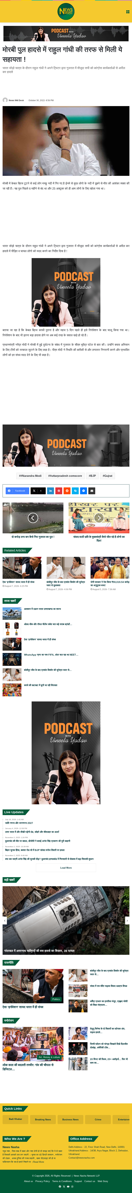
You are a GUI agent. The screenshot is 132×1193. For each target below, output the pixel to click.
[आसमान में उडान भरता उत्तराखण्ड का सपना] (12, 613)
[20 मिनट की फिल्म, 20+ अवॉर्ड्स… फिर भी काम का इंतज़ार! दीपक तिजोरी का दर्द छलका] (78, 1063)
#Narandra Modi (31, 475)
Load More (66, 868)
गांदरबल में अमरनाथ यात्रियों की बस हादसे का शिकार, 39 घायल (39, 951)
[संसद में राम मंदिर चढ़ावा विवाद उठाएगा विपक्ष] (78, 990)
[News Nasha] (66, 11)
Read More (38, 1162)
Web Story (103, 1181)
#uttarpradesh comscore (66, 475)
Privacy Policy (42, 1181)
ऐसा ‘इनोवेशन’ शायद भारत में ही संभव (18, 582)
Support (78, 1181)
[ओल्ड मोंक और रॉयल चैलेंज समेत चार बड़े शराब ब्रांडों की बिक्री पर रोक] (12, 628)
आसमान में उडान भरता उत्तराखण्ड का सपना (42, 609)
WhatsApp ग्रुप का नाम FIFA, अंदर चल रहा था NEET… (51, 654)
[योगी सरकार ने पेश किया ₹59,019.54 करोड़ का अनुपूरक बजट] (110, 568)
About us (28, 1181)
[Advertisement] (66, 85)
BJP (93, 475)
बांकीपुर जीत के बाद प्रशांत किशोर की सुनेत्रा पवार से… (48, 670)
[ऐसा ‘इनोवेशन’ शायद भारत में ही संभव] (22, 568)
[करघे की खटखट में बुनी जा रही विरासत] (12, 689)
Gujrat (108, 475)
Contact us (89, 1181)
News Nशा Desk (16, 100)
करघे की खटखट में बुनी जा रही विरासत (40, 685)
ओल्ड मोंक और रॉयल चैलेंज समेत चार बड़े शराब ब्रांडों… (48, 624)
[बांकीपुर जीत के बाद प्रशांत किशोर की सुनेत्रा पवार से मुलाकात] (66, 568)
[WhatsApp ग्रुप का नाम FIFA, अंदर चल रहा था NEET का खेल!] (12, 659)
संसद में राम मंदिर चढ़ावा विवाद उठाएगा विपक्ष (108, 986)
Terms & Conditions (62, 1181)
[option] (66, 920)
